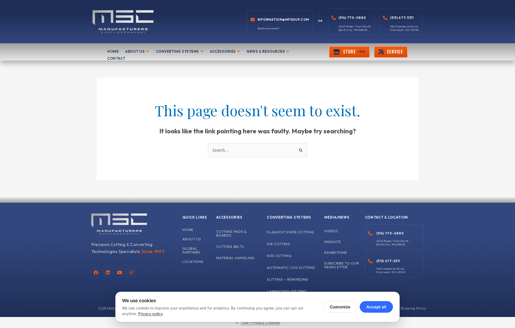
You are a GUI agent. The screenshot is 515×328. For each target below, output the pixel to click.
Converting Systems (177, 51)
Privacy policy (150, 313)
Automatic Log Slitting (291, 267)
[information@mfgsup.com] (253, 19)
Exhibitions (335, 252)
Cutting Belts (230, 246)
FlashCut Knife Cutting (290, 232)
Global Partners (191, 250)
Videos (331, 231)
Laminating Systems (287, 291)
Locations (192, 261)
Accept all (376, 306)
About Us (135, 51)
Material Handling (235, 258)
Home (113, 51)
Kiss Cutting (279, 256)
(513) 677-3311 (402, 18)
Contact (116, 58)
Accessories (223, 51)
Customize (340, 306)
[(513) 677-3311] (385, 18)
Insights (332, 242)
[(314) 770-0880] (334, 18)
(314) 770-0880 (352, 18)
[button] (349, 52)
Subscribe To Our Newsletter (341, 265)
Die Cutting (278, 244)
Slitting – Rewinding (287, 279)
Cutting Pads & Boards (231, 233)
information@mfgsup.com (283, 19)
